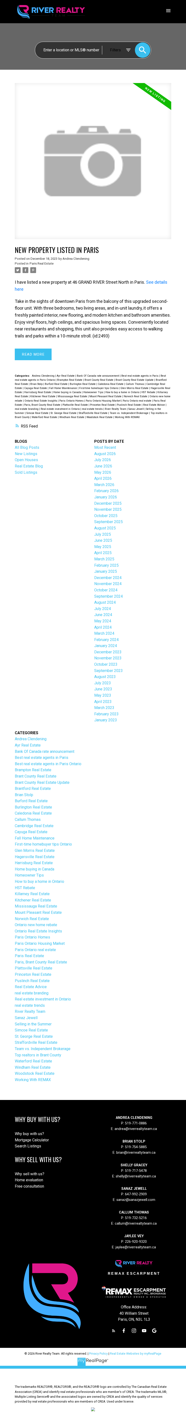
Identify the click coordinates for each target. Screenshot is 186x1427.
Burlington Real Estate (83, 384)
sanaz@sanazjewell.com (135, 1200)
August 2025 (105, 528)
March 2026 (104, 484)
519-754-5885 (136, 1147)
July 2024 (102, 608)
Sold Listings (26, 472)
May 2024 (102, 621)
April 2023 (103, 701)
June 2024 (103, 614)
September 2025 (108, 521)
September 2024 (108, 596)
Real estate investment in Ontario (60, 409)
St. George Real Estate (64, 413)
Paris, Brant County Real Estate (42, 404)
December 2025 (108, 503)
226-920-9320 (136, 1242)
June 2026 (103, 466)
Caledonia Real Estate (111, 384)
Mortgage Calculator (32, 1140)
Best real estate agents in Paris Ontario (48, 764)
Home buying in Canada (67, 392)
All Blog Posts (27, 447)
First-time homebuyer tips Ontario (99, 388)
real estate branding (27, 409)
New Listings (26, 453)
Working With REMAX (127, 417)
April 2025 (103, 552)
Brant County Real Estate (99, 380)
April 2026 (103, 478)
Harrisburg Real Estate (38, 392)
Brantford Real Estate (33, 788)
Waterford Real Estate (45, 417)
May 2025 (102, 546)
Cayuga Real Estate (36, 388)
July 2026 (102, 460)
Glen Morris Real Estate (134, 388)
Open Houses (26, 460)
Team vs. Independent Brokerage (129, 413)
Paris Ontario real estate (137, 400)
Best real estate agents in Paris (140, 375)
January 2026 (105, 497)
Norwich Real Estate (136, 396)
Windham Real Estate (72, 417)
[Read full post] (93, 164)
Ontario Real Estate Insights (41, 400)
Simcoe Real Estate (37, 413)
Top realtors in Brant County (38, 1055)
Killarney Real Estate (32, 894)
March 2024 (104, 633)
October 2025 (105, 515)
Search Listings (28, 1146)
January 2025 (105, 571)
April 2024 (103, 627)
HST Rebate (148, 392)
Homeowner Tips (93, 392)
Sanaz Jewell (136, 409)
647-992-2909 (136, 1194)
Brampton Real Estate (70, 380)
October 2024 (105, 590)
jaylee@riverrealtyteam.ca (136, 1247)
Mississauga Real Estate (73, 396)
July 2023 (102, 683)
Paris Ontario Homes (71, 400)
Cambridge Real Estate (34, 826)
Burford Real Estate (56, 384)
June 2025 (103, 540)
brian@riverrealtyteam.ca (135, 1153)
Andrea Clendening (43, 375)
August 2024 (105, 602)
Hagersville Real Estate (34, 857)
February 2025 (106, 565)
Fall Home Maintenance (63, 388)
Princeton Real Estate (103, 404)
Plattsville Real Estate (75, 404)
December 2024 (108, 577)
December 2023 (108, 652)
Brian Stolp (36, 384)
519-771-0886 (136, 1123)
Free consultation (29, 1186)
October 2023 (105, 664)
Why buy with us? (29, 1133)
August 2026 (105, 453)
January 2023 (105, 720)
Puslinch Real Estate (129, 404)
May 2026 (102, 472)
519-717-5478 (135, 1171)
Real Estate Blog (29, 466)
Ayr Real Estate (66, 375)
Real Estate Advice (154, 404)
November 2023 (108, 658)
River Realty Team (116, 409)
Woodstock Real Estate (99, 417)
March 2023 (104, 707)
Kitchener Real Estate (43, 396)
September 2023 (108, 670)
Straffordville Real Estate (93, 413)
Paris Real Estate (42, 263)
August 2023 (105, 676)
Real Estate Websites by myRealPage (135, 1353)
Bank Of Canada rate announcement (98, 375)
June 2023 (103, 689)
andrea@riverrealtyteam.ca (136, 1129)
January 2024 (105, 645)
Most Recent (105, 447)
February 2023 (106, 714)
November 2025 (108, 509)
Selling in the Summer (33, 1024)
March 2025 (104, 559)
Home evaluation (29, 1180)
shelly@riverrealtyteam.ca (136, 1176)
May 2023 (102, 695)
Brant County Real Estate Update (135, 380)
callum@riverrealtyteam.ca (136, 1223)
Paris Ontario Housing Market (103, 400)
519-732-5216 (136, 1218)
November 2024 (108, 583)
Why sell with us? (29, 1174)
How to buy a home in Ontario (122, 392)
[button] (113, 1330)
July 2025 (102, 534)
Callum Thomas (135, 384)
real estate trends (92, 409)
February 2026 (106, 490)
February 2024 (106, 639)
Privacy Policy (98, 1353)
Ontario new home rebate (36, 925)
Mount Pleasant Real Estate (105, 396)
